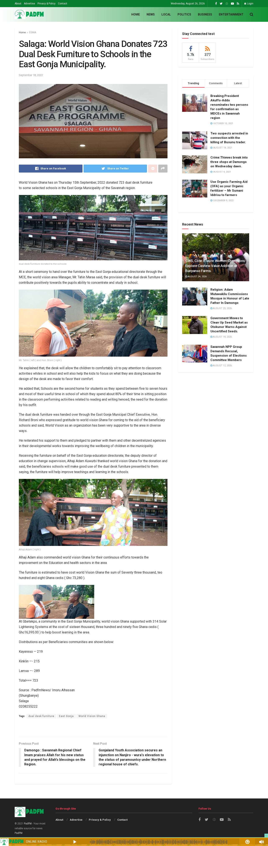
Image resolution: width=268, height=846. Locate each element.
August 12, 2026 (222, 365)
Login (249, 3)
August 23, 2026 (222, 308)
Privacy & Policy (46, 3)
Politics (184, 14)
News (151, 14)
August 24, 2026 (197, 276)
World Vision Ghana (92, 716)
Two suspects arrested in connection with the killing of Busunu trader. (229, 138)
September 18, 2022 (31, 75)
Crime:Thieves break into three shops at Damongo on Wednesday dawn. (229, 162)
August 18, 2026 (222, 336)
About (18, 3)
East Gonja (66, 716)
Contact (62, 3)
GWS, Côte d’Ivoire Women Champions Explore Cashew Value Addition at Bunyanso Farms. (215, 266)
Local (166, 14)
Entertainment (231, 14)
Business (205, 14)
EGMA (32, 32)
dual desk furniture (41, 716)
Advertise (29, 3)
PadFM (28, 823)
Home (135, 14)
